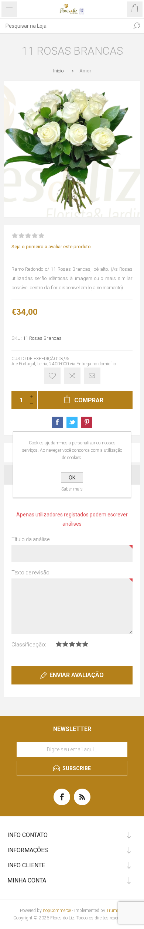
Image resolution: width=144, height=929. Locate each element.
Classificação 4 (78, 644)
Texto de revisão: (31, 572)
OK (72, 478)
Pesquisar (136, 25)
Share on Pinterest (86, 422)
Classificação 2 (65, 644)
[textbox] (64, 25)
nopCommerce (57, 910)
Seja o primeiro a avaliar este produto (51, 246)
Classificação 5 (85, 644)
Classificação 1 (58, 644)
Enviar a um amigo (92, 376)
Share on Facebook (57, 422)
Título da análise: (31, 539)
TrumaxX (115, 910)
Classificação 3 (72, 644)
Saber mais (72, 489)
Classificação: (28, 644)
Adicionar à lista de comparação (72, 376)
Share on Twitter (72, 422)
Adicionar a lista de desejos (52, 376)
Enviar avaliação (76, 675)
